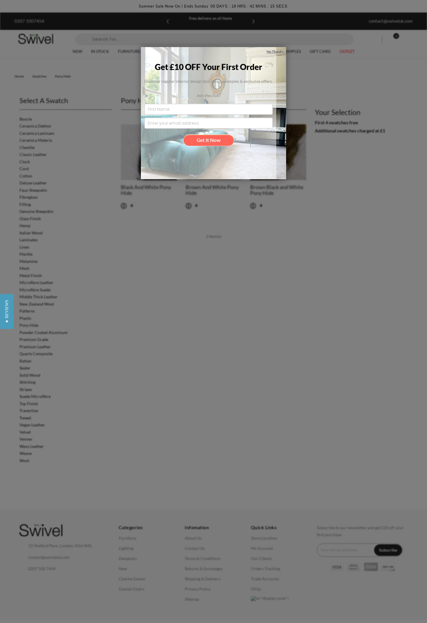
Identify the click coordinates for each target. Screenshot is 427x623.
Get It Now (208, 140)
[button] (7, 311)
